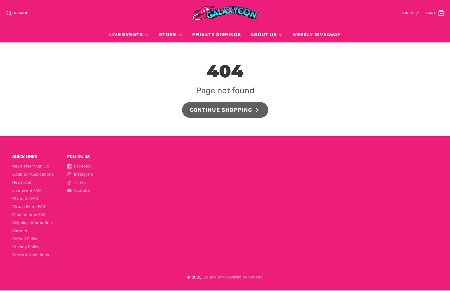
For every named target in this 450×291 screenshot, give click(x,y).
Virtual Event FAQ (28, 206)
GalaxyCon (213, 277)
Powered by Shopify (244, 277)
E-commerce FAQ (29, 214)
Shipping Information (32, 222)
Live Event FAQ (26, 190)
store (167, 35)
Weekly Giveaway (317, 35)
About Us (264, 35)
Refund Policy (25, 239)
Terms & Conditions (30, 255)
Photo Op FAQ (25, 198)
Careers (19, 230)
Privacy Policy (26, 247)
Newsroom (22, 182)
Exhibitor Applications (32, 174)
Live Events (126, 35)
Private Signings (216, 35)
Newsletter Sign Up (30, 166)
